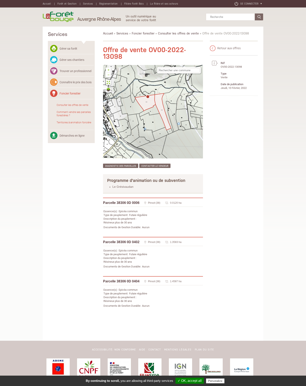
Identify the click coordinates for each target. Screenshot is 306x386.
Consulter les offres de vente (72, 105)
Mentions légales (178, 349)
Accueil (47, 3)
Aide (142, 349)
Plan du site (204, 349)
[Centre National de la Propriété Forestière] (88, 370)
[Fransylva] (150, 370)
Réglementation (108, 3)
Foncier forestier (70, 93)
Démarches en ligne (72, 135)
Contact (154, 349)
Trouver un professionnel (75, 71)
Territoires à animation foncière (74, 122)
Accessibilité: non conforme (114, 349)
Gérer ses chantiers (72, 60)
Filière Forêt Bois (134, 3)
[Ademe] (58, 370)
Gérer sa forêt (68, 48)
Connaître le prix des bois (76, 82)
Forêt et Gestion (67, 3)
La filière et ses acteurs (164, 3)
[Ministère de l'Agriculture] (119, 370)
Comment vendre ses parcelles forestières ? (74, 113)
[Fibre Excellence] (211, 370)
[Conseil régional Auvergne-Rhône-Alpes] (241, 370)
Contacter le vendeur (154, 165)
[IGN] (180, 370)
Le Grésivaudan (122, 186)
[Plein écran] (109, 83)
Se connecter (249, 3)
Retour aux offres (229, 48)
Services (88, 3)
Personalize (215, 380)
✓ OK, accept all (190, 380)
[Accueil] (58, 17)
